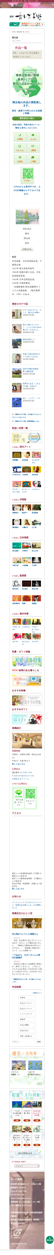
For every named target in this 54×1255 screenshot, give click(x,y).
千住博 (34, 565)
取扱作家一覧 (20, 32)
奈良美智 (25, 460)
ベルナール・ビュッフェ (35, 629)
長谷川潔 (35, 589)
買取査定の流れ (27, 118)
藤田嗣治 (15, 527)
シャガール (26, 627)
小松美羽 (25, 475)
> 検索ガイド (37, 993)
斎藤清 (34, 603)
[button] (19, 5)
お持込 (20, 161)
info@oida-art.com (26, 776)
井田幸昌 (35, 475)
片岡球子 (25, 551)
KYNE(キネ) (16, 475)
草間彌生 (15, 460)
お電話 (20, 139)
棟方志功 (15, 589)
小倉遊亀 (25, 565)
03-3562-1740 (26, 772)
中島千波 (15, 565)
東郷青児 (15, 513)
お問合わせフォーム (20, 779)
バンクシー (35, 489)
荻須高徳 (35, 513)
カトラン (15, 641)
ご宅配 (33, 161)
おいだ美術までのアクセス (21, 1205)
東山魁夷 (15, 551)
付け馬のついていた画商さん (25, 934)
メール (33, 139)
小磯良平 (25, 527)
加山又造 (35, 551)
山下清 (34, 527)
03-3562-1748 (19, 1195)
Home (14, 32)
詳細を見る (27, 249)
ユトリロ (35, 641)
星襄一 (24, 603)
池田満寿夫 (16, 603)
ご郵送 (33, 150)
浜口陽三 (25, 589)
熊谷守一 (25, 513)
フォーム (20, 150)
